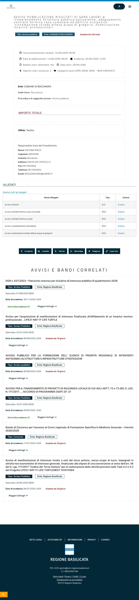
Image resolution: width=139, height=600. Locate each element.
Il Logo (83, 576)
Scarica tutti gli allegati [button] (14, 192)
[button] (130, 6)
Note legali (58, 576)
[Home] (11, 6)
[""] (119, 6)
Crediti (75, 576)
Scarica (121, 204)
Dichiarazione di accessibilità (69, 579)
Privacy (67, 576)
